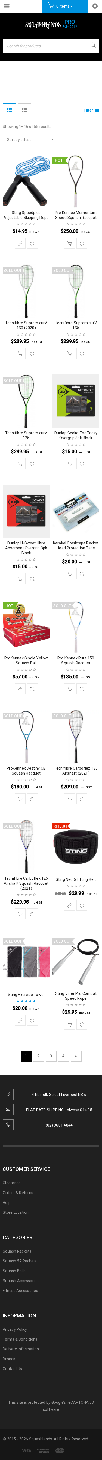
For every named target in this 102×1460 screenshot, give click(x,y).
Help (7, 1202)
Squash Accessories (21, 1281)
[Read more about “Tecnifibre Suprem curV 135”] (69, 353)
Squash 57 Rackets (20, 1261)
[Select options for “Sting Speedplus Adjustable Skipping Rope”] (20, 243)
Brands (9, 1359)
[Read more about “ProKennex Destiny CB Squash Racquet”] (20, 798)
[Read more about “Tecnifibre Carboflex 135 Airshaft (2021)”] (69, 798)
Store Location (16, 1212)
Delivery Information (21, 1349)
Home (9, 78)
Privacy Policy (15, 1329)
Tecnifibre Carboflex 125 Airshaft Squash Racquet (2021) (26, 883)
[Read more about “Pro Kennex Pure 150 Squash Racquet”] (69, 688)
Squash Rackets (17, 1251)
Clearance (12, 1183)
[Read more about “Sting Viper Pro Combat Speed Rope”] (69, 1024)
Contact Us (12, 1369)
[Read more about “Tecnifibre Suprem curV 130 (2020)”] (20, 353)
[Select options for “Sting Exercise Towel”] (20, 1020)
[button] (69, 243)
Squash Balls (14, 1271)
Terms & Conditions (20, 1339)
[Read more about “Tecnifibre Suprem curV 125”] (20, 463)
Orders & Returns (18, 1193)
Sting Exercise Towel (26, 994)
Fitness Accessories (20, 1290)
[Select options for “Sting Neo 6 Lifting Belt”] (69, 905)
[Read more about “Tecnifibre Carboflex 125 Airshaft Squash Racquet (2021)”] (20, 913)
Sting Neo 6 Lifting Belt (76, 879)
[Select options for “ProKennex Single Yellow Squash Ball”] (20, 688)
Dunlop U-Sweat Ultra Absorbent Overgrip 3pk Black (26, 548)
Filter (88, 110)
